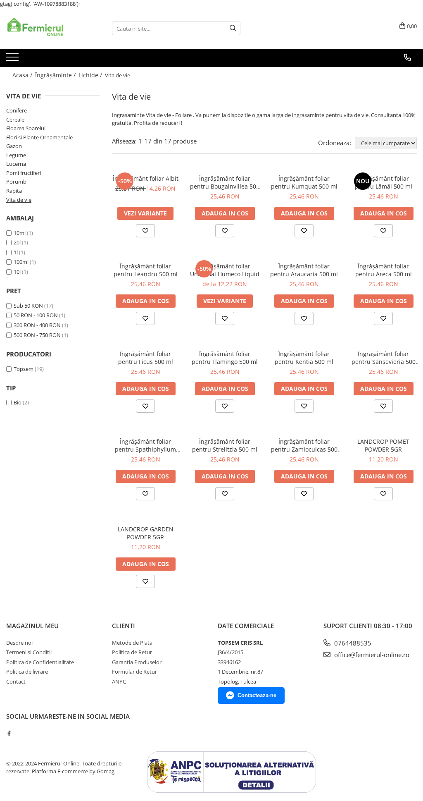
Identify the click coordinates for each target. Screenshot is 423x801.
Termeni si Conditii (29, 652)
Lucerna (16, 163)
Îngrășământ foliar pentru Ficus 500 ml (145, 358)
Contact (16, 681)
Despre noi (19, 642)
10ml (20, 233)
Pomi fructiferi (23, 173)
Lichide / (91, 75)
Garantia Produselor (137, 662)
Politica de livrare (27, 671)
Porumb (16, 181)
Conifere (16, 110)
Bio (17, 402)
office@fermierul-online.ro (371, 654)
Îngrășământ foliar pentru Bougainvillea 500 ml (224, 182)
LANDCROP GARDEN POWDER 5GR (145, 533)
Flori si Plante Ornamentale (39, 137)
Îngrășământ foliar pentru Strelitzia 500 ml (224, 445)
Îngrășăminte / (56, 75)
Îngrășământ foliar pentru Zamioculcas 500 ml (304, 445)
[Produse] (13, 59)
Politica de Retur (132, 652)
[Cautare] (233, 28)
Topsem (23, 369)
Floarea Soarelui (25, 128)
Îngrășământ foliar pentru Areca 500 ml (383, 270)
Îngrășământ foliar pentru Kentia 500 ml (304, 358)
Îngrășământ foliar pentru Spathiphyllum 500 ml (145, 445)
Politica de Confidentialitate (40, 662)
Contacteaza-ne (257, 695)
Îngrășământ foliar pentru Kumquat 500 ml (304, 182)
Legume (16, 155)
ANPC (119, 681)
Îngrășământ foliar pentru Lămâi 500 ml (383, 182)
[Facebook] (9, 733)
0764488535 (352, 643)
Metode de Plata (132, 642)
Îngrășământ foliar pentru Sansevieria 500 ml (384, 358)
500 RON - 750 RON (37, 335)
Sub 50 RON (28, 305)
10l (17, 271)
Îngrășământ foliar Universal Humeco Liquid (224, 270)
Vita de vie (18, 199)
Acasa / (23, 75)
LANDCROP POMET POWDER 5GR (383, 445)
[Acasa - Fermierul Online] (47, 28)
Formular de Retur (134, 671)
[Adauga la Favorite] (145, 230)
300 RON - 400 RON (37, 325)
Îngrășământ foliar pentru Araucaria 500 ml (304, 270)
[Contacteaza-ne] (407, 57)
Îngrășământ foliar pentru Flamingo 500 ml (225, 358)
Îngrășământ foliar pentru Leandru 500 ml (146, 270)
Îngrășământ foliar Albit (145, 178)
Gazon (14, 146)
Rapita (14, 190)
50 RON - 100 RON (36, 315)
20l (17, 242)
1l (16, 252)
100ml (21, 261)
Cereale (15, 119)
